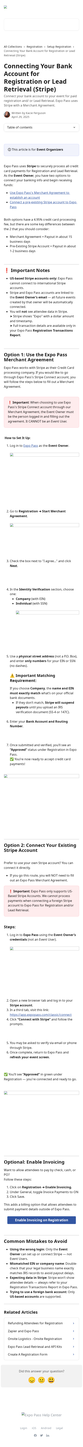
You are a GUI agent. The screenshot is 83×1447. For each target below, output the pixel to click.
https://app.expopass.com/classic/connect (41, 1015)
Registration (34, 46)
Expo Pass (30, 445)
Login (23, 1428)
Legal (59, 1428)
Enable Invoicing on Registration (41, 1220)
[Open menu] (75, 7)
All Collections (13, 46)
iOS (34, 1428)
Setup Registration (59, 46)
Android (46, 1428)
